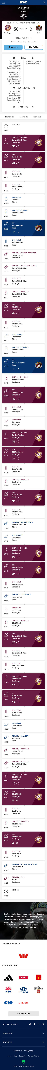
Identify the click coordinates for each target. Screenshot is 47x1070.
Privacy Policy (28, 1051)
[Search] (43, 2)
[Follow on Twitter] (39, 1024)
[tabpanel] (23, 511)
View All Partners (23, 1013)
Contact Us (22, 1056)
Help (15, 1056)
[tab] (10, 116)
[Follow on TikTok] (30, 1024)
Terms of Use (18, 1051)
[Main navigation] (3, 2)
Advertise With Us (34, 1056)
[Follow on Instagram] (43, 1024)
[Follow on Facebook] (34, 1024)
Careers (9, 1056)
